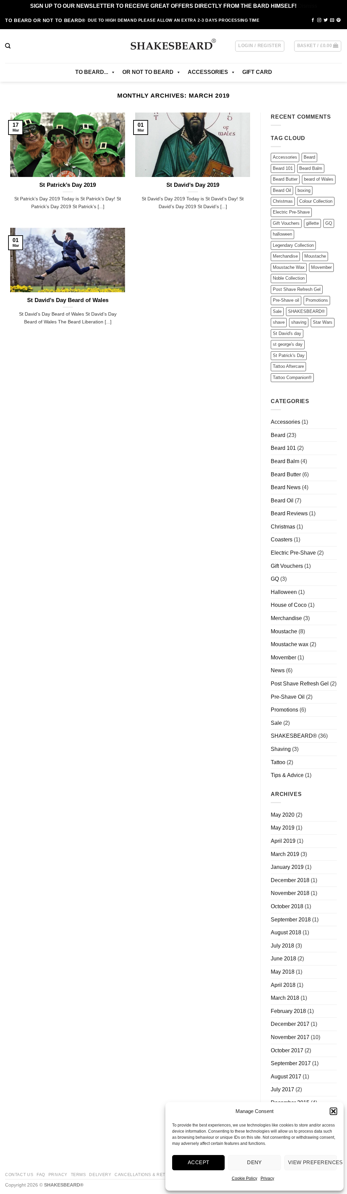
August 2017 (286, 1076)
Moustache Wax (289, 267)
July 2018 (282, 946)
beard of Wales (318, 179)
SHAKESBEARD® (306, 311)
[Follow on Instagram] (319, 20)
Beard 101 (283, 168)
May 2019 (282, 828)
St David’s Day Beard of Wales (67, 300)
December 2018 (290, 880)
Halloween (284, 592)
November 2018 (290, 893)
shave (279, 322)
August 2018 (286, 932)
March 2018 (285, 998)
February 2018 (288, 1011)
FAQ (41, 1174)
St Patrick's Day (289, 355)
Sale (277, 311)
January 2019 (287, 867)
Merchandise (285, 256)
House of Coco (289, 605)
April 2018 (283, 985)
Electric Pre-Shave (291, 212)
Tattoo (278, 762)
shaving (298, 322)
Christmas (283, 201)
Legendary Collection (293, 245)
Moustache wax (289, 644)
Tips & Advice (287, 775)
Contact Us (19, 1174)
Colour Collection (315, 201)
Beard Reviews (289, 513)
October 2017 (287, 1050)
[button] (333, 1111)
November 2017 (290, 1037)
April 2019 (283, 841)
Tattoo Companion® (292, 377)
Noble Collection (289, 278)
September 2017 (291, 1063)
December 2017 (290, 1024)
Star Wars (322, 322)
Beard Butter (285, 179)
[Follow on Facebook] (313, 20)
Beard (309, 157)
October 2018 (287, 906)
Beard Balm (310, 168)
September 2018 (291, 919)
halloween (282, 234)
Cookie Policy (244, 1178)
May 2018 (282, 972)
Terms (78, 1174)
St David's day (287, 333)
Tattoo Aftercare (288, 366)
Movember (321, 267)
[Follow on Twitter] (326, 20)
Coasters (281, 539)
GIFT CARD (257, 72)
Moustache (315, 256)
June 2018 (283, 958)
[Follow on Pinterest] (338, 20)
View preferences (312, 1162)
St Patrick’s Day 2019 (67, 185)
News (278, 670)
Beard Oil (282, 190)
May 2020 (282, 815)
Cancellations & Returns (146, 1174)
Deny (254, 1162)
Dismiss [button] (307, 6)
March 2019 (285, 854)
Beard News (286, 487)
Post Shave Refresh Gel (297, 289)
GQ (328, 223)
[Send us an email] (332, 20)
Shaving (281, 749)
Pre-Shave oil (286, 300)
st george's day (288, 344)
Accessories (285, 157)
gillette (312, 223)
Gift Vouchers (286, 223)
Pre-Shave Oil (288, 697)
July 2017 (282, 1089)
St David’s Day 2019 (192, 185)
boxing (304, 190)
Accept (198, 1162)
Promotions (317, 300)
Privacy (267, 1178)
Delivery (100, 1174)
